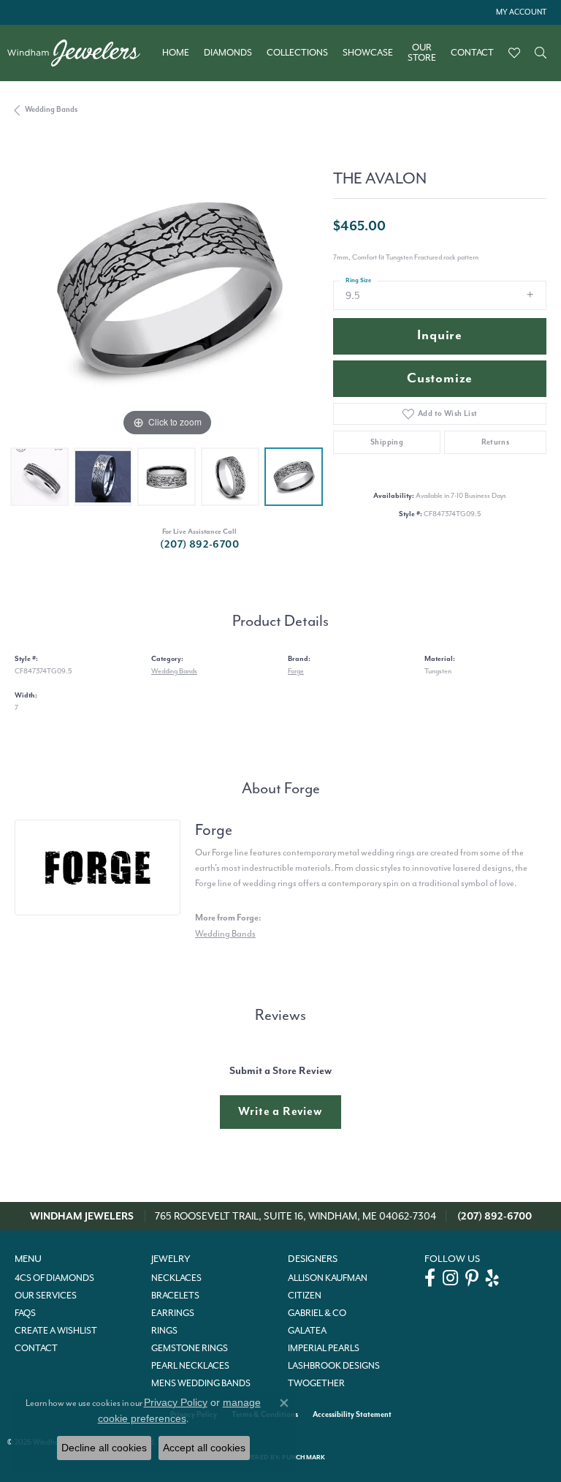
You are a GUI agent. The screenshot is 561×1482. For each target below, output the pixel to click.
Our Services (46, 1295)
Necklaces (176, 1278)
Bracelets (175, 1295)
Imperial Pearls (323, 1348)
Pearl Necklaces (190, 1366)
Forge (296, 671)
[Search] (540, 52)
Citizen (304, 1295)
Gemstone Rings (189, 1348)
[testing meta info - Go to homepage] (81, 53)
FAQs (25, 1313)
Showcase (368, 53)
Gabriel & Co (317, 1313)
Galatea (307, 1331)
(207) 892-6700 (199, 544)
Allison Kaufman (327, 1278)
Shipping (386, 442)
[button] (519, 12)
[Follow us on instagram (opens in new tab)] (450, 1278)
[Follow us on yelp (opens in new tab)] (492, 1278)
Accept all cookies (204, 1447)
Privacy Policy (175, 1402)
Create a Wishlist (56, 1331)
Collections (297, 53)
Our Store (422, 53)
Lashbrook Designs (334, 1366)
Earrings (172, 1313)
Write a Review (280, 1111)
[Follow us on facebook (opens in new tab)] (429, 1278)
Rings (164, 1331)
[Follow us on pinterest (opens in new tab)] (471, 1278)
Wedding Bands (51, 109)
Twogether (316, 1383)
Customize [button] (440, 378)
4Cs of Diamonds (54, 1278)
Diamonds (228, 53)
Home (175, 53)
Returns (495, 442)
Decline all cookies (104, 1447)
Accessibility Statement (352, 1414)
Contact (472, 53)
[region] (166, 288)
